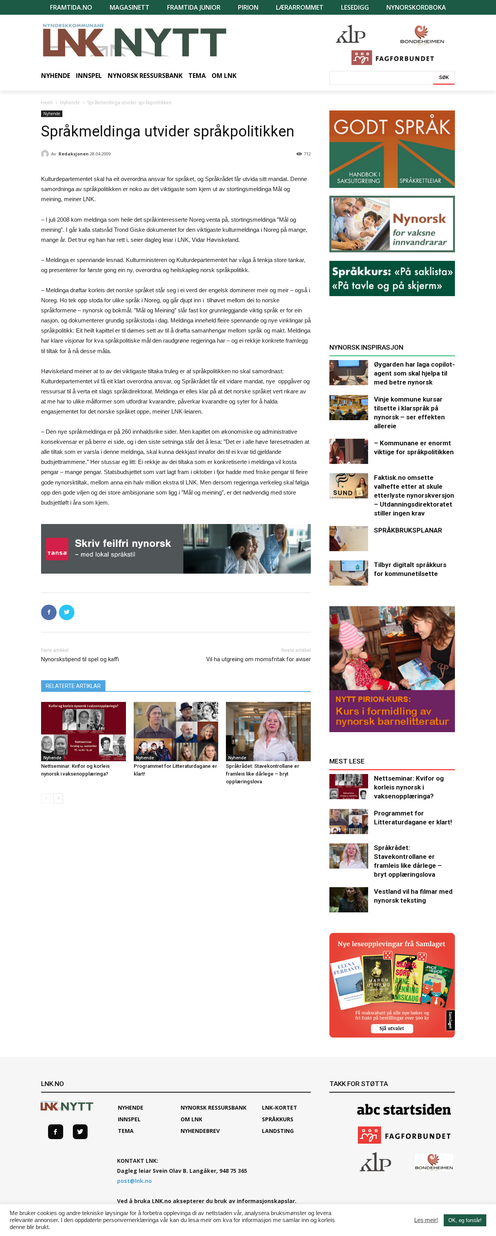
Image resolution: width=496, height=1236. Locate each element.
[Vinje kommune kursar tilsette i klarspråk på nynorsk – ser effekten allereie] (348, 407)
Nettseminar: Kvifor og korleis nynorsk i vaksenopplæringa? (409, 787)
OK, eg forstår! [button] (465, 1220)
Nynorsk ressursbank (213, 1107)
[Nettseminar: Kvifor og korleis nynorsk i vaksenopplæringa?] (83, 731)
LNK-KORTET (279, 1107)
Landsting (278, 1130)
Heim (47, 102)
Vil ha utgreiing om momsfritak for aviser (258, 659)
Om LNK (191, 1119)
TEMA (126, 1130)
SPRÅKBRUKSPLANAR (408, 530)
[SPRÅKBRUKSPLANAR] (348, 538)
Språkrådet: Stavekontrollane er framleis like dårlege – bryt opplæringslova (262, 773)
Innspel (129, 1119)
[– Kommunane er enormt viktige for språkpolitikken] (348, 451)
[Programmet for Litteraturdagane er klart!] (176, 731)
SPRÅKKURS (277, 1119)
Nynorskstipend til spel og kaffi (80, 659)
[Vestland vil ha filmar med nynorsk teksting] (348, 899)
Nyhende (70, 102)
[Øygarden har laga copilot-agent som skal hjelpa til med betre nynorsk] (348, 372)
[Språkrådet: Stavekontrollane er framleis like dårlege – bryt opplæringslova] (268, 731)
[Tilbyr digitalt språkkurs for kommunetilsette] (348, 573)
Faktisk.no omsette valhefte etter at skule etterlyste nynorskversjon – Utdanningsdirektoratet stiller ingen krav (414, 495)
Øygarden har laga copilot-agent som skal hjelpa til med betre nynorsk (414, 373)
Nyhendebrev (200, 1130)
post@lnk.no (134, 1180)
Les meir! (426, 1220)
